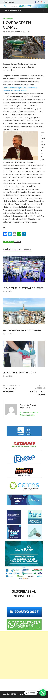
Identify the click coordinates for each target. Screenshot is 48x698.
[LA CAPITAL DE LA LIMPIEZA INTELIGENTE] (24, 270)
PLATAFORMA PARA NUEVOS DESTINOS (22, 330)
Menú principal (15, 10)
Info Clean (20, 694)
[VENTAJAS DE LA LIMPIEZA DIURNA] (24, 355)
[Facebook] (35, 2)
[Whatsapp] (41, 2)
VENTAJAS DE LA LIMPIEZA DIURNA (19, 372)
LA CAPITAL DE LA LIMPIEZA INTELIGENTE (23, 288)
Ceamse (17, 241)
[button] (42, 692)
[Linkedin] (44, 2)
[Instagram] (38, 2)
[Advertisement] (24, 655)
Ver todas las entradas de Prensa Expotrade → (29, 413)
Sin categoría (8, 18)
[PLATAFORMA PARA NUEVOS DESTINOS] (24, 312)
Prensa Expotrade (23, 31)
